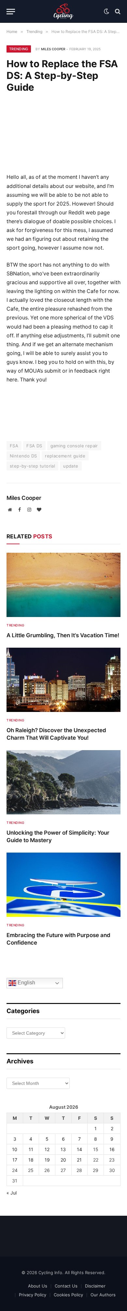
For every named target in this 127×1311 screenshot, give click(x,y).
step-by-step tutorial (32, 466)
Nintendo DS (23, 455)
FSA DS (34, 445)
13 (63, 1149)
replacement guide (65, 455)
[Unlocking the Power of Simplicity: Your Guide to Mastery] (63, 782)
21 (79, 1160)
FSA (14, 445)
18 (31, 1160)
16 (112, 1149)
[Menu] (11, 11)
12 (47, 1149)
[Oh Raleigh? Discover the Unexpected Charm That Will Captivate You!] (63, 680)
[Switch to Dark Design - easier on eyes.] (106, 11)
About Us (37, 1285)
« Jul (12, 1192)
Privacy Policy (32, 1294)
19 (47, 1160)
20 (63, 1160)
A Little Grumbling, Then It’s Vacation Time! (63, 635)
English (25, 982)
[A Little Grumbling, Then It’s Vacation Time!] (63, 585)
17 (14, 1160)
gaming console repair (74, 445)
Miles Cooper (53, 49)
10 (14, 1149)
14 (79, 1149)
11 (31, 1149)
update (70, 466)
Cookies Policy (68, 1294)
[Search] (117, 11)
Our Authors (103, 1294)
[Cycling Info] (63, 11)
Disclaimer (95, 1285)
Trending (18, 49)
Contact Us (66, 1285)
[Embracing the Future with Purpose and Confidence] (63, 885)
